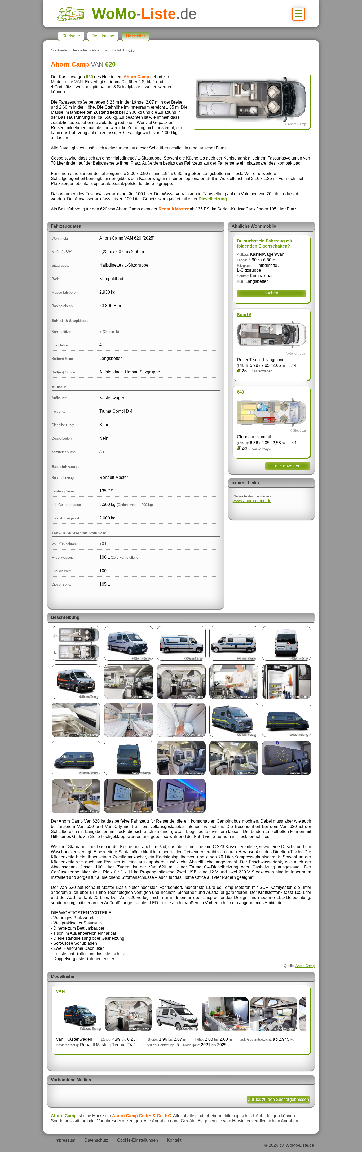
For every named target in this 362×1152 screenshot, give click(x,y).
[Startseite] (74, 13)
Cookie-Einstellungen (137, 1140)
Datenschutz (96, 1140)
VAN (120, 50)
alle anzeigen (288, 466)
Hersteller (79, 50)
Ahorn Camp (102, 50)
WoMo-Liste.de (300, 1145)
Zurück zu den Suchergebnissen (278, 1099)
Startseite (59, 50)
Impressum (65, 1140)
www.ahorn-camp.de (252, 500)
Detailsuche (103, 36)
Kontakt (174, 1140)
